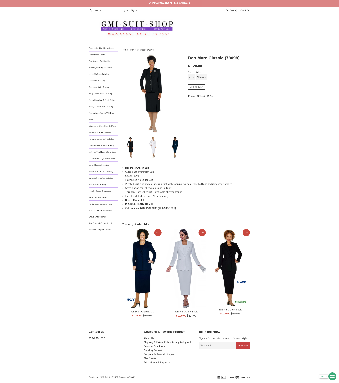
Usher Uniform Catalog (99, 74)
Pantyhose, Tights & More (100, 204)
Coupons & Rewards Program (159, 354)
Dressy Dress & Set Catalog (101, 145)
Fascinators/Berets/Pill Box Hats (101, 116)
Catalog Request (153, 350)
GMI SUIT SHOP (111, 377)
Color (198, 72)
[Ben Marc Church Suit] (142, 268)
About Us (149, 338)
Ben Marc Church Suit (142, 311)
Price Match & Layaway (157, 362)
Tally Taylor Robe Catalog (100, 93)
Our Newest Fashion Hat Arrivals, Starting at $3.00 (100, 64)
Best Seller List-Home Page (101, 48)
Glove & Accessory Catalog (101, 171)
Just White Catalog (97, 184)
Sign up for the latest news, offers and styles (223, 338)
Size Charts (150, 358)
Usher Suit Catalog (97, 80)
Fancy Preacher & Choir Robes (102, 100)
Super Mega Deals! (97, 54)
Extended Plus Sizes (98, 197)
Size (189, 72)
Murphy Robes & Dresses (100, 191)
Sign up (134, 10)
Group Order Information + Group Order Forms (101, 213)
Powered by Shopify (127, 377)
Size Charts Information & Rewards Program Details (100, 226)
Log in (125, 10)
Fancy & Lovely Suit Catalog (101, 139)
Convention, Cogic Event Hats (102, 158)
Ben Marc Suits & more (99, 87)
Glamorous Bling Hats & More (102, 126)
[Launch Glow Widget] (332, 376)
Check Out (245, 10)
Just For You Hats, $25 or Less (102, 152)
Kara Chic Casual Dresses (100, 132)
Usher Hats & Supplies (99, 165)
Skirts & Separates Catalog (101, 178)
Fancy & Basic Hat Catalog (101, 106)
